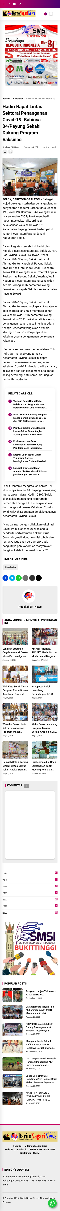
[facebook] (4, 4)
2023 (29, 893)
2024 (29, 887)
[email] (32, 578)
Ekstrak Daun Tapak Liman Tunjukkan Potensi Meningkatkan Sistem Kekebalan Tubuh (30, 458)
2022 (29, 900)
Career (36, 1153)
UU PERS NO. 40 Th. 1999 (42, 1149)
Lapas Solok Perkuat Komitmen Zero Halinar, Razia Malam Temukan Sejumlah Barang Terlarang (41, 1079)
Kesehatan (18, 98)
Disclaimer (25, 1153)
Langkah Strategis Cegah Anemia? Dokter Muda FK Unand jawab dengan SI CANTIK (30, 471)
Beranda (6, 98)
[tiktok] (20, 4)
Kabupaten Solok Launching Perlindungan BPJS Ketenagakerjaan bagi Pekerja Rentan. (44, 690)
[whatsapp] (19, 578)
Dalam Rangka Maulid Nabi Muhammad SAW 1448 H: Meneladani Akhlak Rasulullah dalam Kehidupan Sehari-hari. (41, 1010)
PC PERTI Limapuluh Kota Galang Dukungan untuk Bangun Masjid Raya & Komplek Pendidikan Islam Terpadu (40, 1027)
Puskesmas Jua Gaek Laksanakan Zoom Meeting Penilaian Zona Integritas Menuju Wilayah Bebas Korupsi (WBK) (29, 445)
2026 (29, 874)
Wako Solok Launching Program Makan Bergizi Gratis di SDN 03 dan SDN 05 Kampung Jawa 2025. (30, 418)
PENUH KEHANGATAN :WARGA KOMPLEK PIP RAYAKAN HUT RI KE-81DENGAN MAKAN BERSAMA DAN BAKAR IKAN (41, 1097)
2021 (29, 906)
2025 (29, 880)
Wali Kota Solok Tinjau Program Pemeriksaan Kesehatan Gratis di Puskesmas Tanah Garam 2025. (15, 690)
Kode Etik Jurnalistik (15, 1149)
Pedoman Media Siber (35, 1146)
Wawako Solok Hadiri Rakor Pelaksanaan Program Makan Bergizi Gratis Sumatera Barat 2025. (29, 404)
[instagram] (9, 4)
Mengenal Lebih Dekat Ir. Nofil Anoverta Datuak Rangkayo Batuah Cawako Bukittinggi (39, 1045)
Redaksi (17, 1146)
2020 (29, 913)
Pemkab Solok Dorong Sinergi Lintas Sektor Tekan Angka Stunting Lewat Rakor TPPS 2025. (29, 431)
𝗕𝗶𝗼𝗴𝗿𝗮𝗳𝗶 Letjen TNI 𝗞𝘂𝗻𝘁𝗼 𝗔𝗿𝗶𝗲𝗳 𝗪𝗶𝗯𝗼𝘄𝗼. (41, 993)
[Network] (45, 13)
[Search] (56, 4)
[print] (25, 578)
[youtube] (14, 4)
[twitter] (12, 578)
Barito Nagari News (29, 1198)
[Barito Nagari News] (19, 16)
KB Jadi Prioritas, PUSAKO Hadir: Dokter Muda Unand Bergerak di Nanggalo (44, 652)
